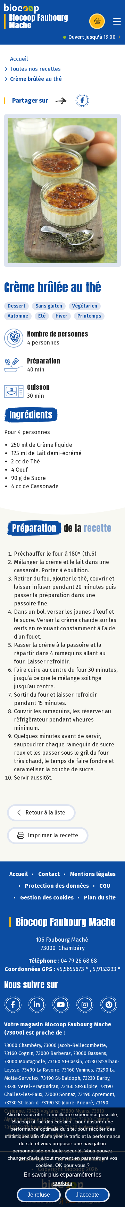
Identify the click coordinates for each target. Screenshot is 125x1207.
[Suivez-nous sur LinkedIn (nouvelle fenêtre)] (36, 1004)
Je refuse (38, 1195)
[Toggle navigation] (117, 23)
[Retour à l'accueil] (21, 8)
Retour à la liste (45, 812)
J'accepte (87, 1195)
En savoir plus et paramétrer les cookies (62, 1178)
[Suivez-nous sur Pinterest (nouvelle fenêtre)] (108, 1004)
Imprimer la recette (53, 835)
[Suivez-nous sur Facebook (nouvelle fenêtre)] (13, 1004)
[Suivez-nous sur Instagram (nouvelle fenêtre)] (84, 1004)
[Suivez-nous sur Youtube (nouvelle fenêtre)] (60, 1004)
